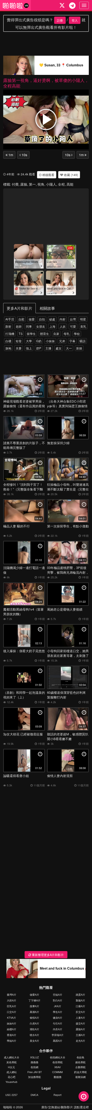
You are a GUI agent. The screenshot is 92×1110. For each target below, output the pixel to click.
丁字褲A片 (34, 1000)
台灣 (73, 319)
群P (38, 348)
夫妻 (19, 348)
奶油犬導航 (80, 1072)
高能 (70, 184)
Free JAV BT (34, 1072)
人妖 (63, 326)
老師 (19, 326)
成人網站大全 (11, 1057)
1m (10, 154)
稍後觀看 (48, 175)
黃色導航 (11, 1062)
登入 (75, 20)
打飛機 (9, 334)
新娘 (79, 348)
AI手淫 (9, 319)
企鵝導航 (80, 1067)
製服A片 (80, 1000)
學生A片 (57, 1012)
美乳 (83, 326)
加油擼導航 (34, 1077)
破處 (52, 319)
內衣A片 (57, 1029)
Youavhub (11, 1082)
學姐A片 (11, 1040)
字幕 (72, 341)
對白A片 (57, 1000)
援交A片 (80, 1023)
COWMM (57, 1072)
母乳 (67, 334)
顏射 (8, 326)
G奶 (39, 341)
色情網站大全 (57, 1057)
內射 (62, 319)
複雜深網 (80, 1077)
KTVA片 (11, 1017)
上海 (52, 326)
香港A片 (11, 1035)
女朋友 (40, 326)
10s (24, 154)
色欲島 (80, 1057)
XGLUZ (34, 1057)
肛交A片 (80, 1012)
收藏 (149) (70, 175)
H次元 (11, 1067)
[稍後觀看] (84, 1096)
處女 (59, 348)
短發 (19, 341)
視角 (40, 184)
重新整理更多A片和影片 (47, 955)
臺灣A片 (11, 994)
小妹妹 (50, 341)
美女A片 (34, 1040)
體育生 (44, 334)
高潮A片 (34, 1012)
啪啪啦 (7, 1107)
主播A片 (80, 1035)
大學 (29, 341)
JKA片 (57, 1006)
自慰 (21, 319)
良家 (56, 334)
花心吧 (11, 1077)
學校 (77, 334)
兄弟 (62, 341)
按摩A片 (34, 1006)
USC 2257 (11, 1095)
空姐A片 (57, 994)
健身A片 (57, 1017)
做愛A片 (34, 994)
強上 (29, 348)
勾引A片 (57, 1023)
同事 (29, 326)
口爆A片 (80, 1006)
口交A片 (11, 1012)
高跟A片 (57, 1040)
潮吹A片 (34, 1029)
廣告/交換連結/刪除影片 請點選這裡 (65, 1107)
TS (20, 334)
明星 (83, 319)
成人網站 (11, 1072)
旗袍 (8, 348)
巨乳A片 (11, 1006)
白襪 (8, 341)
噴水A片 (34, 1035)
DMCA (34, 1095)
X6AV (57, 1067)
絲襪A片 (11, 1029)
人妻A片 (80, 1017)
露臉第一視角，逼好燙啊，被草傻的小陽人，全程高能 (46, 83)
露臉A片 (80, 1029)
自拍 (42, 319)
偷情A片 (34, 1017)
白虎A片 (34, 1023)
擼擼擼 (34, 1062)
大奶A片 (11, 1000)
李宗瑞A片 (58, 1035)
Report (57, 1095)
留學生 (31, 334)
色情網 (34, 1067)
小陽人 (51, 184)
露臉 (23, 184)
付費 (15, 184)
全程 (61, 184)
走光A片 (80, 1040)
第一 (32, 184)
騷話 (83, 341)
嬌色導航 (80, 1062)
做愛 (32, 319)
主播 (48, 348)
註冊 (60, 20)
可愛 (73, 326)
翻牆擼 (57, 1077)
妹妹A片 (11, 1023)
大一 (69, 348)
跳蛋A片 (80, 994)
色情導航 (57, 1062)
